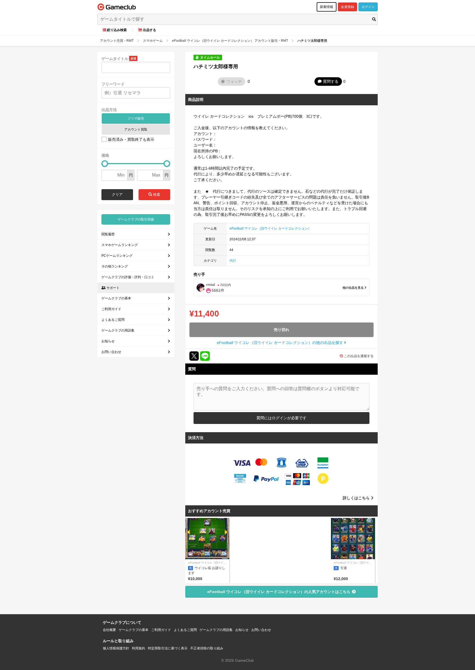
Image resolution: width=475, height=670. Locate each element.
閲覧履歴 (108, 234)
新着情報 (326, 7)
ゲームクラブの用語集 (117, 330)
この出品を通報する (359, 356)
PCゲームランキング (116, 256)
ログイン (368, 7)
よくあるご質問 (113, 320)
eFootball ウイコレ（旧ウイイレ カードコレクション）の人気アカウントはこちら (278, 591)
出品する (149, 30)
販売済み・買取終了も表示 (131, 139)
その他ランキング (114, 266)
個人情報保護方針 (116, 648)
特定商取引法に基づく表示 (167, 648)
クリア (117, 194)
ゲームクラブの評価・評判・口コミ (127, 277)
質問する (330, 81)
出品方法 (109, 109)
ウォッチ (234, 81)
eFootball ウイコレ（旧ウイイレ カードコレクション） (270, 228)
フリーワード (113, 84)
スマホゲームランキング (119, 245)
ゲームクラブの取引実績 (136, 219)
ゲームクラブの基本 (116, 298)
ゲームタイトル (114, 58)
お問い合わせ (111, 352)
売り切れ (281, 329)
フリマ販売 (136, 118)
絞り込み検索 (117, 30)
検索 (156, 194)
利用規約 (138, 648)
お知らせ (108, 341)
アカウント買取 (135, 129)
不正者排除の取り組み (206, 648)
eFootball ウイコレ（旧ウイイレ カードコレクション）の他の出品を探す (280, 342)
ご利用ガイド (111, 309)
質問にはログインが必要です (281, 418)
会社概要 (109, 630)
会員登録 (347, 7)
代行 (233, 261)
